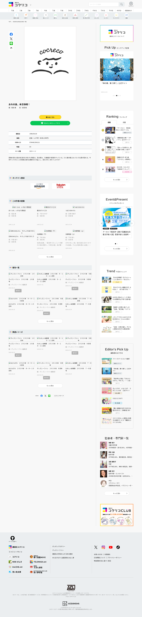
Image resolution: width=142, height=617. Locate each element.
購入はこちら (50, 117)
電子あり (18, 290)
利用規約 (107, 554)
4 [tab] (118, 95)
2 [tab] (115, 95)
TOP (10, 21)
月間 (124, 122)
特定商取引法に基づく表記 (102, 561)
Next (133, 75)
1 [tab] (113, 95)
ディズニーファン (58, 550)
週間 (109, 122)
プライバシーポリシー (114, 558)
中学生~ (119, 10)
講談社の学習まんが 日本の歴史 (62, 554)
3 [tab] (116, 95)
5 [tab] (120, 95)
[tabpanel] (116, 75)
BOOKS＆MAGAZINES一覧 (20, 21)
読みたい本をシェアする (52, 123)
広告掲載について (99, 558)
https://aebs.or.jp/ (71, 596)
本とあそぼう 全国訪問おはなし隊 (63, 558)
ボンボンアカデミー (58, 546)
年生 (70, 10)
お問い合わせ (98, 554)
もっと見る (116, 180)
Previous (100, 75)
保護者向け (128, 10)
